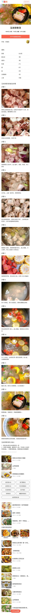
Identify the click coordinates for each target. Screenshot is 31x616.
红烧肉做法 (8, 490)
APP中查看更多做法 (15, 36)
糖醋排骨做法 (22, 493)
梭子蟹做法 (23, 482)
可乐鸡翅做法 (22, 486)
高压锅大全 (8, 482)
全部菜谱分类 (15, 497)
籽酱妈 (7, 42)
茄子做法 (22, 490)
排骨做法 (8, 493)
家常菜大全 (8, 486)
